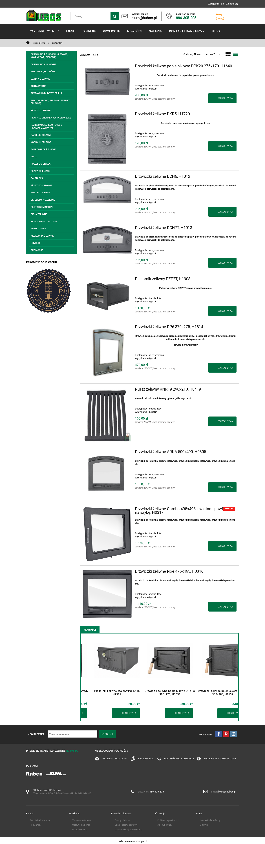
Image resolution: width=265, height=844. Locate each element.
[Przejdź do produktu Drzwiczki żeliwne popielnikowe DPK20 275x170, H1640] (107, 80)
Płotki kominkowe (42, 207)
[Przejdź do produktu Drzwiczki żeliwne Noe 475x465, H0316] (107, 594)
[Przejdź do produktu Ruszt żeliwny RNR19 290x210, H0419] (107, 415)
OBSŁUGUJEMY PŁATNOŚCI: (111, 750)
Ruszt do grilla (40, 163)
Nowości (36, 243)
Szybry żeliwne (40, 78)
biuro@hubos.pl (227, 791)
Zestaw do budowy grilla (46, 93)
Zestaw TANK (38, 86)
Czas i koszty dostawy (126, 824)
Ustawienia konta (81, 824)
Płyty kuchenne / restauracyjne (51, 117)
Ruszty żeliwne (40, 192)
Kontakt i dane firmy (210, 820)
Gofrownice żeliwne (43, 149)
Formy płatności (123, 820)
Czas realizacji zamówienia (128, 829)
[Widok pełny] (235, 54)
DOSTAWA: (32, 765)
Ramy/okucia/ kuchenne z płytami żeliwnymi (46, 126)
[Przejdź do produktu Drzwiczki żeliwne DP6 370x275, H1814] (107, 352)
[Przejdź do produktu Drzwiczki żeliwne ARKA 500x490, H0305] (107, 474)
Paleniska (37, 178)
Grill (34, 156)
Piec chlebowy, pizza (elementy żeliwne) (50, 102)
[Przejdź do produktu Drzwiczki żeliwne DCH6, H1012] (107, 190)
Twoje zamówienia (81, 820)
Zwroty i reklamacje (40, 820)
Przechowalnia (79, 829)
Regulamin (35, 824)
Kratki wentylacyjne (44, 221)
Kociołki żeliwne (41, 142)
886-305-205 (156, 791)
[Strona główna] (44, 15)
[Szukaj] (115, 16)
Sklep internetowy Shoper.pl (132, 841)
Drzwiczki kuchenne (43, 64)
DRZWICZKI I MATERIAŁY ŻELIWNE (52, 750)
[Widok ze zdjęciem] (228, 54)
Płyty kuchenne (40, 110)
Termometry (38, 228)
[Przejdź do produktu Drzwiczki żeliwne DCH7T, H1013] (107, 240)
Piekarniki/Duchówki (43, 71)
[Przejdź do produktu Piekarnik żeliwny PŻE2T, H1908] (107, 295)
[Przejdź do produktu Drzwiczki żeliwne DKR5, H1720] (107, 139)
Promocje (37, 250)
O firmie (204, 824)
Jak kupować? (164, 824)
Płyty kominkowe (41, 185)
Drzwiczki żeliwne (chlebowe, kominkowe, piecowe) (49, 56)
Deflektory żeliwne (43, 199)
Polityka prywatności (167, 820)
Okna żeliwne (39, 214)
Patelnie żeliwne (41, 135)
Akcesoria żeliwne (42, 235)
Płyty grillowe (40, 171)
